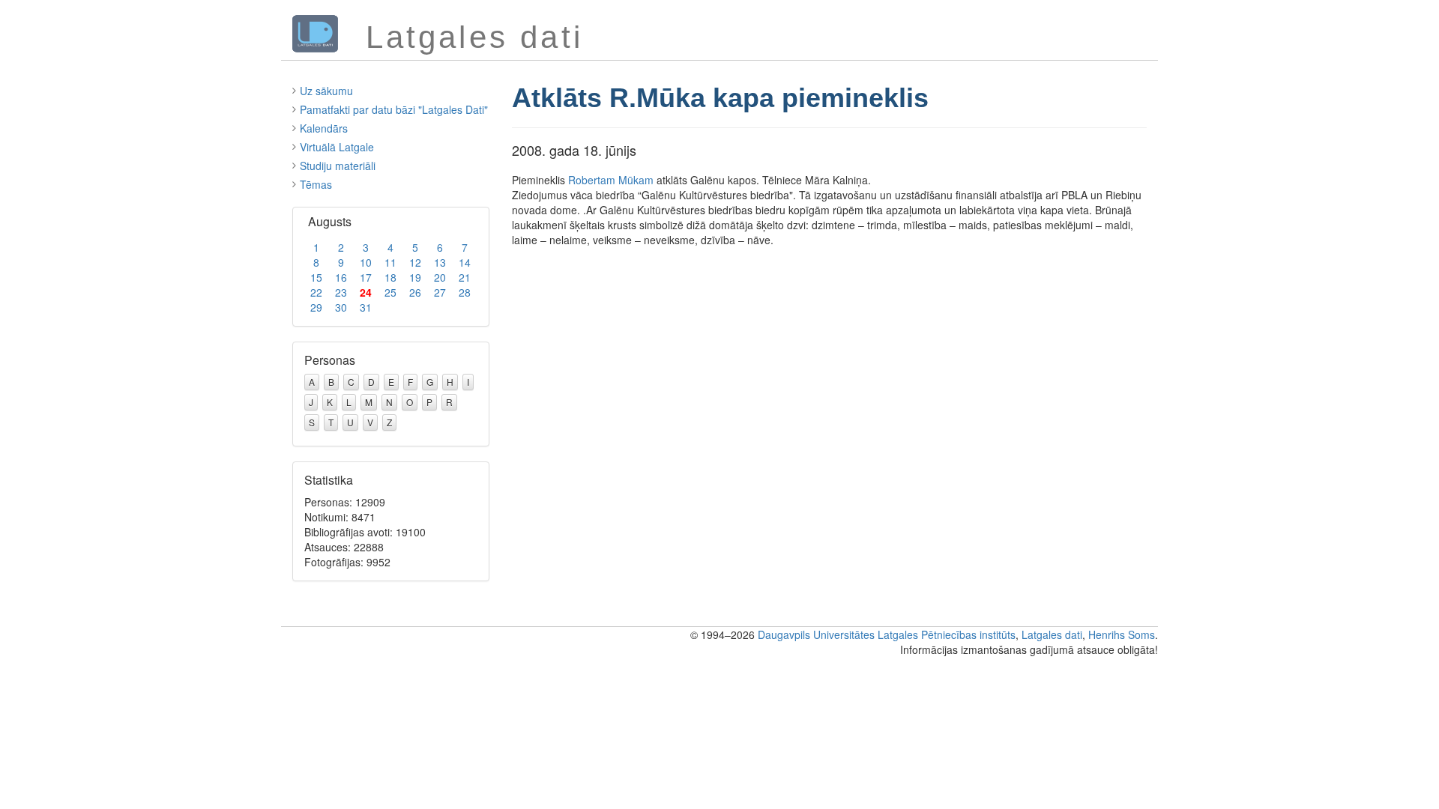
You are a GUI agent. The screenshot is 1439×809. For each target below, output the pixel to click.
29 (316, 307)
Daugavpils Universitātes (816, 634)
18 (390, 277)
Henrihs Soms (1121, 634)
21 (465, 277)
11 (390, 262)
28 (465, 292)
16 (341, 277)
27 (440, 292)
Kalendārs (324, 128)
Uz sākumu (326, 90)
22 (316, 292)
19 (415, 277)
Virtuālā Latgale (337, 146)
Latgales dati (1052, 634)
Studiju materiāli (337, 165)
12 (415, 262)
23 (341, 292)
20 (440, 277)
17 (366, 277)
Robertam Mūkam (611, 179)
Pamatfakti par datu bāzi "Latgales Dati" (394, 109)
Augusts (330, 221)
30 (341, 307)
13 (440, 262)
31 (366, 307)
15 (316, 277)
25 (390, 292)
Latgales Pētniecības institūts (947, 634)
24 (366, 292)
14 (465, 262)
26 (415, 292)
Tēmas (316, 184)
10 (366, 262)
